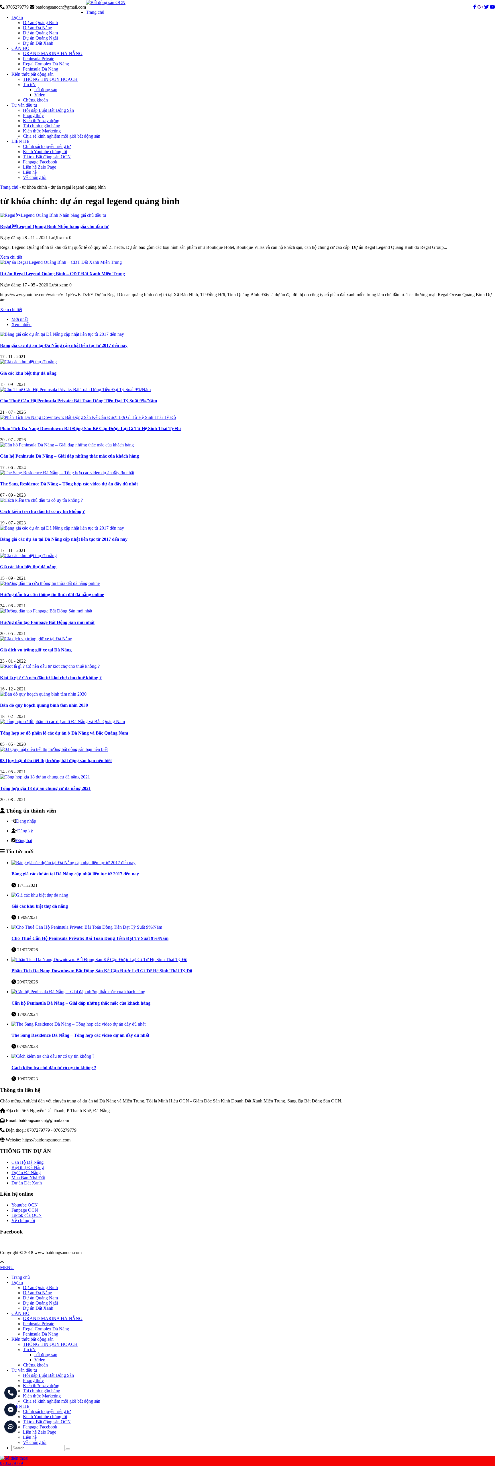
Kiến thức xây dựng (41, 120)
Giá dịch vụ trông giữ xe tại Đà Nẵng (36, 649)
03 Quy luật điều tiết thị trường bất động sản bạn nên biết (56, 760)
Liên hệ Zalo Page (39, 167)
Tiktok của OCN (26, 1215)
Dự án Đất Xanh (38, 43)
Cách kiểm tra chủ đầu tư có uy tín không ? (42, 511)
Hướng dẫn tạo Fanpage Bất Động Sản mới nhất (47, 622)
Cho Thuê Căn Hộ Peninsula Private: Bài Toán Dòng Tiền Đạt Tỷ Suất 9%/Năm (78, 400)
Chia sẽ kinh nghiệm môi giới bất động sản (61, 136)
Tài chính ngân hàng (41, 125)
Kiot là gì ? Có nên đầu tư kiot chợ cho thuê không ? (51, 677)
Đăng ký (25, 830)
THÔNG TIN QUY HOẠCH (50, 79)
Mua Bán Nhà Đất (28, 1177)
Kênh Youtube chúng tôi (45, 151)
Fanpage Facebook (40, 161)
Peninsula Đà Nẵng (40, 69)
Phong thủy (33, 115)
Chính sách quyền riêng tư (47, 146)
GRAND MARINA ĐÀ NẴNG (52, 53)
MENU (7, 1267)
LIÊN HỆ (20, 141)
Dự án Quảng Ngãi (40, 38)
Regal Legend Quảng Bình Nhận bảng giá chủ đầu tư (54, 226)
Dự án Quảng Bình (40, 22)
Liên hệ (30, 172)
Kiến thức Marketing (42, 130)
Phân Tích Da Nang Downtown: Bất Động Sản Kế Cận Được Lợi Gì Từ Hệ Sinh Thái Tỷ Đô (90, 428)
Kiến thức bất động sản (32, 74)
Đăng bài (23, 840)
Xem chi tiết (11, 257)
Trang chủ (95, 12)
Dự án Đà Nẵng (37, 27)
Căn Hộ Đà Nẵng (27, 1162)
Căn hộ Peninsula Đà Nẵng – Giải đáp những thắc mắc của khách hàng (69, 456)
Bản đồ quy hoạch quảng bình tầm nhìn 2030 (44, 705)
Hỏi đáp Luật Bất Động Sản (48, 110)
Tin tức (29, 84)
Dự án (17, 17)
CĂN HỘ (20, 48)
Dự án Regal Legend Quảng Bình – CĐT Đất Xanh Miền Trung (62, 273)
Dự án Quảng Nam (40, 32)
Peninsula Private (38, 58)
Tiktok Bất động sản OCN (47, 156)
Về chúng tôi (34, 177)
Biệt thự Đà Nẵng (27, 1167)
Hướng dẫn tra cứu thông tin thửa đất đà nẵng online (52, 594)
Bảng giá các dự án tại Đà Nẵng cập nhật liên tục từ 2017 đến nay (63, 345)
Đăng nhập (26, 821)
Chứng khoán (35, 99)
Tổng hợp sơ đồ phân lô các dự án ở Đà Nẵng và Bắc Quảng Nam (64, 733)
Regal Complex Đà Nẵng (46, 63)
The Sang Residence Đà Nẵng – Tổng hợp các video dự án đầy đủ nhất (69, 483)
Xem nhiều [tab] (21, 324)
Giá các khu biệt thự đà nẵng (28, 373)
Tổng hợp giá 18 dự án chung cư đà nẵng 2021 (45, 788)
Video (39, 94)
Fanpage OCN (24, 1210)
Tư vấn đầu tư (24, 105)
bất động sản (45, 89)
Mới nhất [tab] (19, 319)
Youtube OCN (24, 1205)
